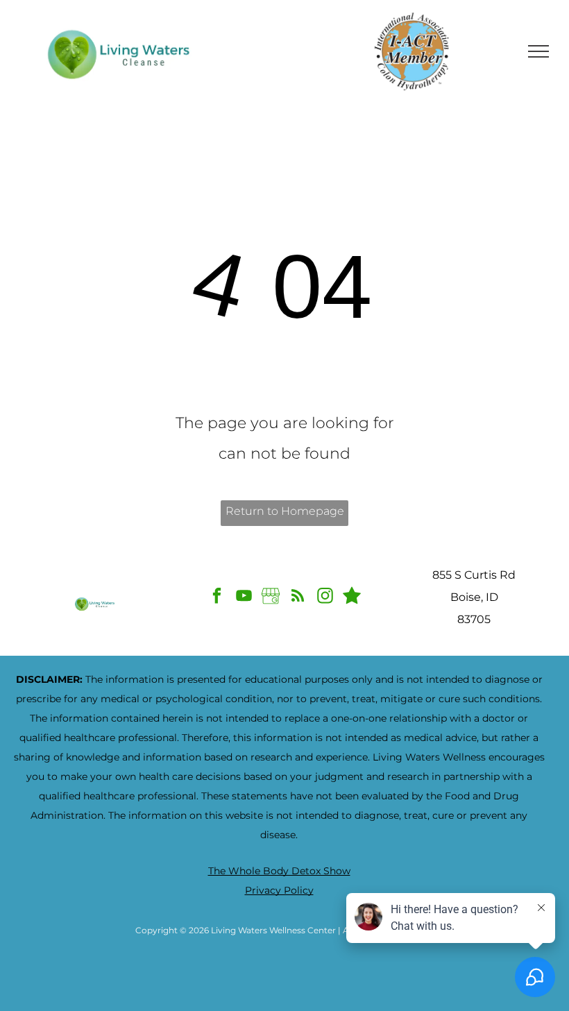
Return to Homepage (285, 511)
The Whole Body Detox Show (279, 871)
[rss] (298, 597)
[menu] (538, 51)
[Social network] (352, 597)
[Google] (271, 597)
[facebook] (217, 597)
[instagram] (325, 597)
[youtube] (244, 597)
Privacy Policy (279, 890)
